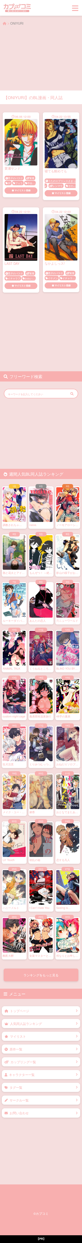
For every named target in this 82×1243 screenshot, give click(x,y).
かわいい (30, 278)
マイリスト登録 (23, 190)
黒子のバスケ (15, 178)
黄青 (31, 178)
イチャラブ (14, 278)
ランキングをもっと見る (41, 975)
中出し (31, 183)
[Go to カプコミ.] (4, 23)
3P (9, 183)
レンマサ (58, 186)
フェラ (19, 183)
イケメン (53, 278)
